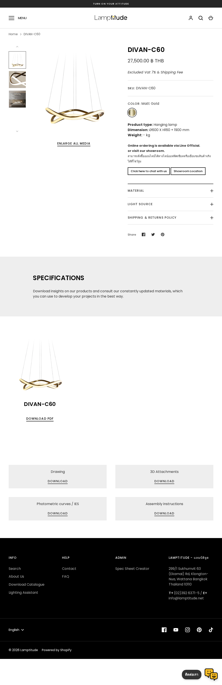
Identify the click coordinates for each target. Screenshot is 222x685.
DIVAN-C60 (32, 34)
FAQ (65, 576)
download (164, 481)
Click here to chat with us (149, 171)
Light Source (140, 204)
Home (13, 34)
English (14, 629)
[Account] (191, 18)
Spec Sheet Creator (132, 568)
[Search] (201, 18)
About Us (16, 576)
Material (136, 190)
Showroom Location (188, 171)
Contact (69, 568)
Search (15, 568)
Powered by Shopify (57, 650)
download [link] (58, 481)
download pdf (40, 418)
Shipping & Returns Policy (152, 217)
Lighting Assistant (23, 592)
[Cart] (210, 18)
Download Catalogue (26, 584)
